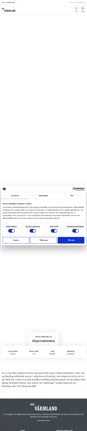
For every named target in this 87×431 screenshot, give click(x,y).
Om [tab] (71, 196)
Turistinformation (43, 420)
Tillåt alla (71, 240)
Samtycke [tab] (15, 196)
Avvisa (16, 240)
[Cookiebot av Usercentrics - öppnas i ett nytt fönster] (74, 189)
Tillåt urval (43, 240)
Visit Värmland (8, 2)
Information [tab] (43, 196)
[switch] (33, 231)
